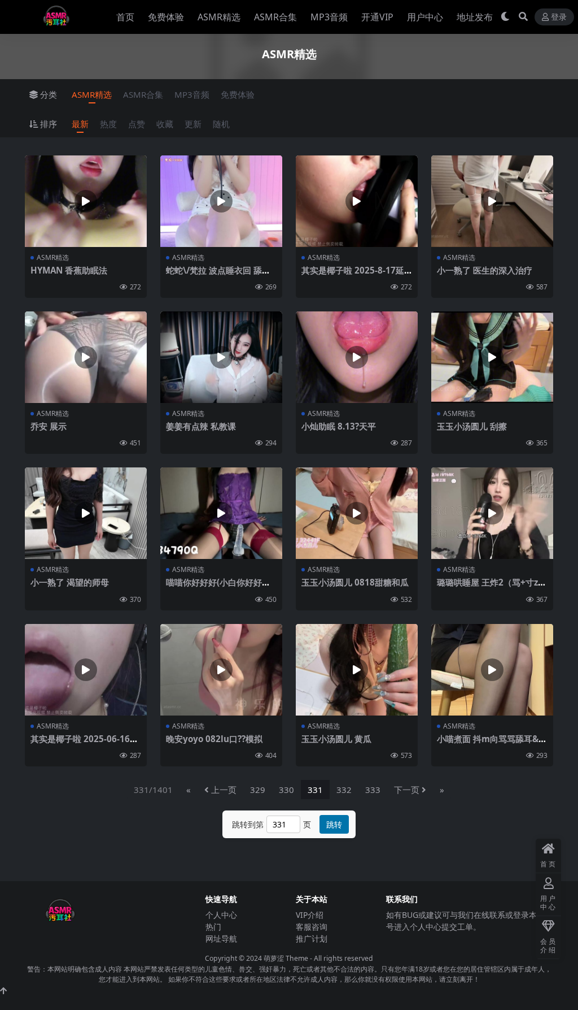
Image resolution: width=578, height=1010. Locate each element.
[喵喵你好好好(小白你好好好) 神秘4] (221, 513)
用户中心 (425, 17)
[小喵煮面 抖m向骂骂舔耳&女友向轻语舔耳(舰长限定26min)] (492, 670)
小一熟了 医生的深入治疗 (484, 270)
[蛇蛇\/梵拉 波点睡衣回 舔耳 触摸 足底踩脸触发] (221, 201)
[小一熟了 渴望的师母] (86, 513)
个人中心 (221, 914)
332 (344, 789)
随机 (221, 123)
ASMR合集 (275, 17)
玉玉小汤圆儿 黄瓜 (336, 738)
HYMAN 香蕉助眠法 (68, 270)
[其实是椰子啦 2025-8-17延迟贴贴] (357, 201)
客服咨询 (311, 926)
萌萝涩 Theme (286, 958)
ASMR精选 (219, 17)
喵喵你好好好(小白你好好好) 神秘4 (219, 587)
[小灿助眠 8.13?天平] (357, 357)
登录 (559, 17)
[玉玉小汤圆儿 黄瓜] (357, 670)
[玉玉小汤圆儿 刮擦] (492, 357)
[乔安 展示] (86, 357)
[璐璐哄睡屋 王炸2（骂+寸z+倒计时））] (492, 513)
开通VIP (377, 17)
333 (372, 789)
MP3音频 (329, 17)
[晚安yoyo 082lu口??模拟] (221, 670)
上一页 (224, 789)
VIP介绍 (309, 914)
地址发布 (475, 17)
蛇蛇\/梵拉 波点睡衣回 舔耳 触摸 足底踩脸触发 (218, 275)
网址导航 (221, 938)
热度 (108, 123)
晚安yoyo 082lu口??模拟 (214, 738)
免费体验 (166, 17)
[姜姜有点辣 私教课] (221, 357)
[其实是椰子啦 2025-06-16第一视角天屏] (86, 670)
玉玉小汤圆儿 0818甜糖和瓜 (355, 582)
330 (286, 789)
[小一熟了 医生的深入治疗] (492, 201)
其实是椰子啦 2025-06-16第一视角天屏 (84, 744)
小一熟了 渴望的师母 (69, 582)
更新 (193, 123)
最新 (80, 123)
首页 (125, 17)
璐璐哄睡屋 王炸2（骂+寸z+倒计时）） (487, 587)
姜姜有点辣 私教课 (201, 426)
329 (257, 789)
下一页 (406, 789)
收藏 (164, 123)
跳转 (334, 824)
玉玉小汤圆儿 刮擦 (472, 426)
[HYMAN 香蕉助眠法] (86, 201)
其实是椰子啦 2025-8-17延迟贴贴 (352, 275)
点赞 (136, 123)
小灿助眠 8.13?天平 (338, 426)
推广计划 (311, 938)
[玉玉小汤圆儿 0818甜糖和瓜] (357, 513)
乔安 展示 (48, 426)
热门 (213, 926)
